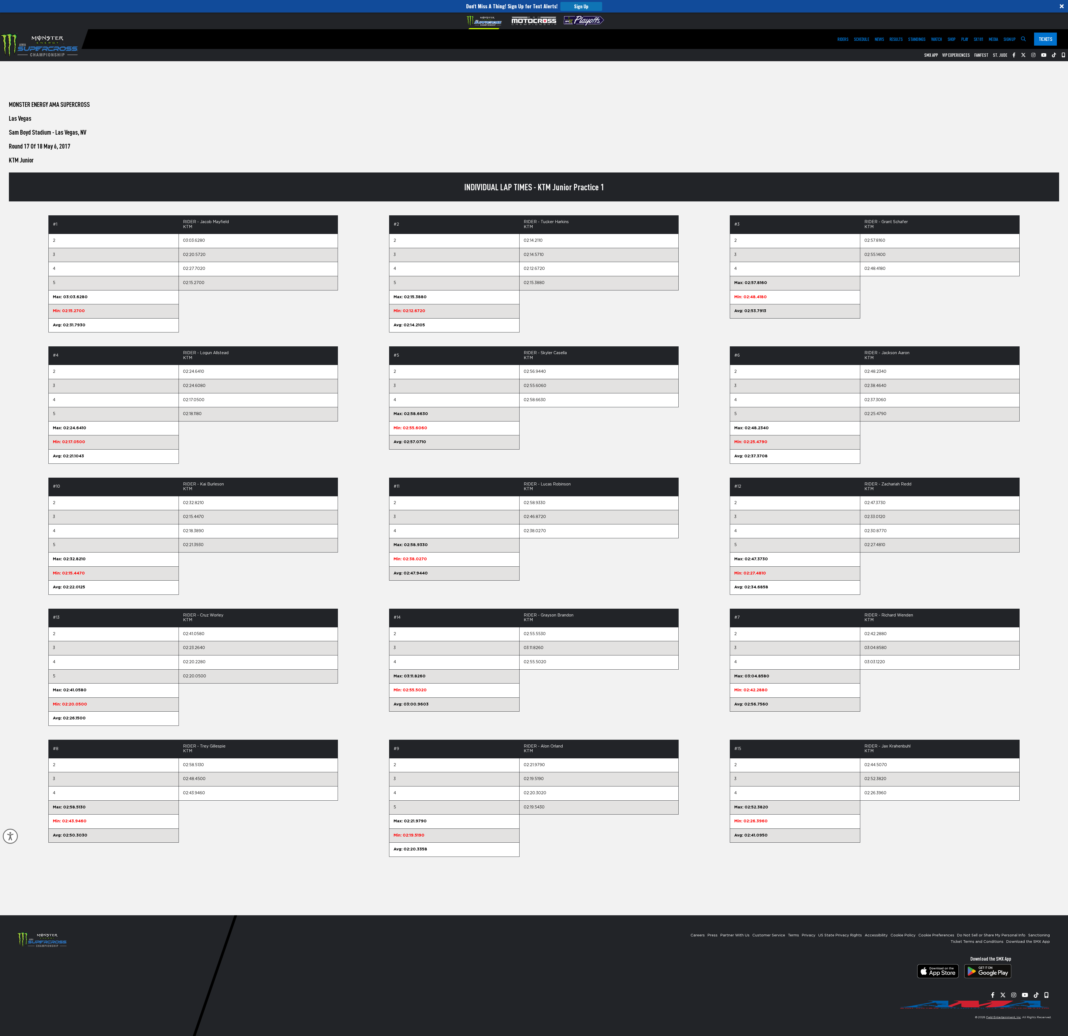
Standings (916, 39)
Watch (936, 39)
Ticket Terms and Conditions (977, 942)
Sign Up (581, 6)
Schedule (861, 39)
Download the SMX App (1028, 942)
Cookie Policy (903, 935)
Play (964, 39)
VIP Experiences (956, 55)
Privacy (808, 935)
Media (993, 39)
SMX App (931, 55)
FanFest (981, 55)
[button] (534, 6)
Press (713, 935)
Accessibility (876, 935)
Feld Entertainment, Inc (1003, 1017)
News (879, 39)
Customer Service (768, 935)
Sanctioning (1039, 935)
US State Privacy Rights (840, 935)
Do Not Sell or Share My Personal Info (991, 935)
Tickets (1045, 39)
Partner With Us (735, 935)
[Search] (1023, 39)
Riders (842, 39)
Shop (952, 39)
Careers (698, 935)
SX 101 (978, 39)
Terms (793, 935)
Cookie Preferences (936, 935)
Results (896, 39)
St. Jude (1000, 55)
